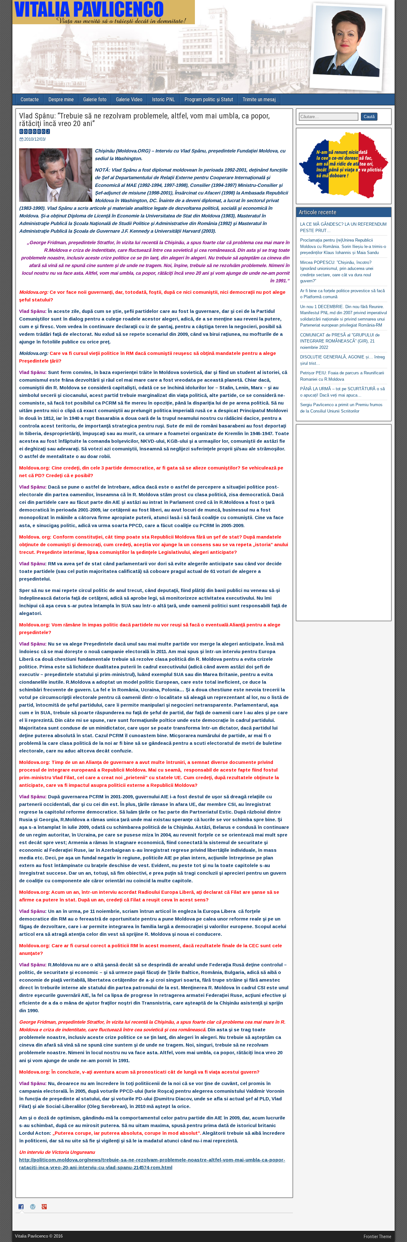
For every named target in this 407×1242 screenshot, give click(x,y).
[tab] (22, 1207)
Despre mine (61, 99)
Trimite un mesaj (259, 99)
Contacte (30, 99)
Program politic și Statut (208, 99)
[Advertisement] (344, 522)
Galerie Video (129, 99)
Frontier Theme (377, 1236)
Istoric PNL (163, 99)
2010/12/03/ (35, 139)
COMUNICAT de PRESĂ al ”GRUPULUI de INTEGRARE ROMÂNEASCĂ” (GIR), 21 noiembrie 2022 (340, 341)
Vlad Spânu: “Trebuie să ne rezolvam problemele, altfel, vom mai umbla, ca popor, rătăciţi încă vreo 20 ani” (144, 119)
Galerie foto (95, 99)
